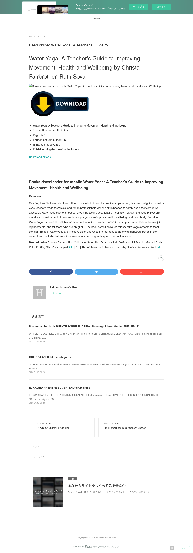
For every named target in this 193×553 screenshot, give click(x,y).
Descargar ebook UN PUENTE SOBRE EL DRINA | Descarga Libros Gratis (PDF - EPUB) (84, 326)
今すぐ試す (138, 6)
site (159, 247)
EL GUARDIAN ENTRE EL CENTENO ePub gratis (59, 387)
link (71, 247)
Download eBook (40, 157)
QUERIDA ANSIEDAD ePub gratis (50, 357)
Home (96, 18)
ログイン (161, 6)
